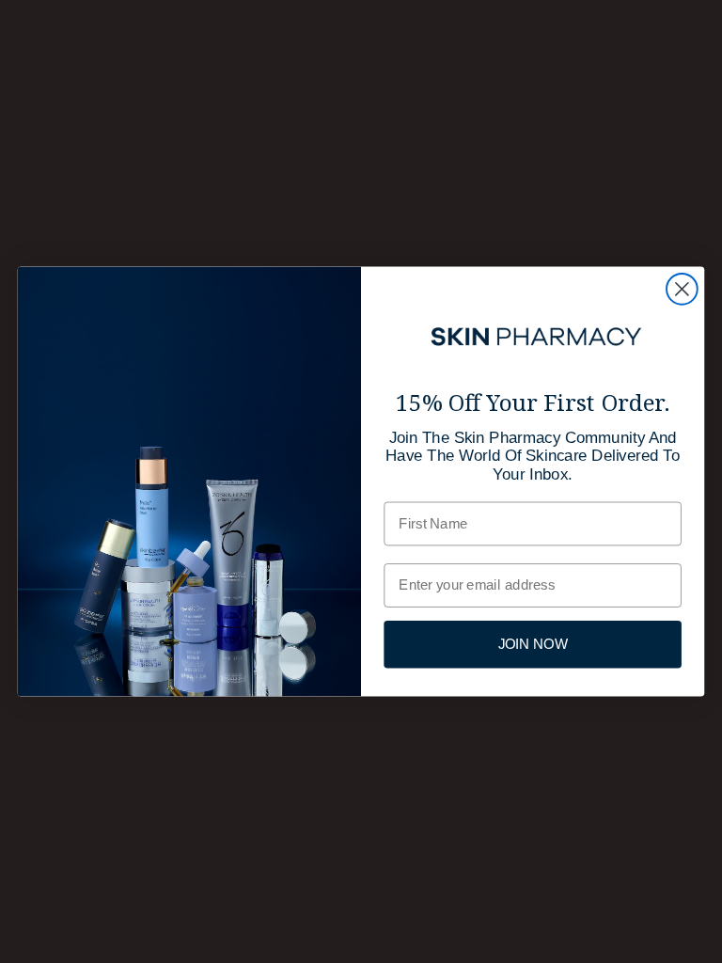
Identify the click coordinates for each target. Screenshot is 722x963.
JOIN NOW (533, 644)
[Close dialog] (682, 289)
